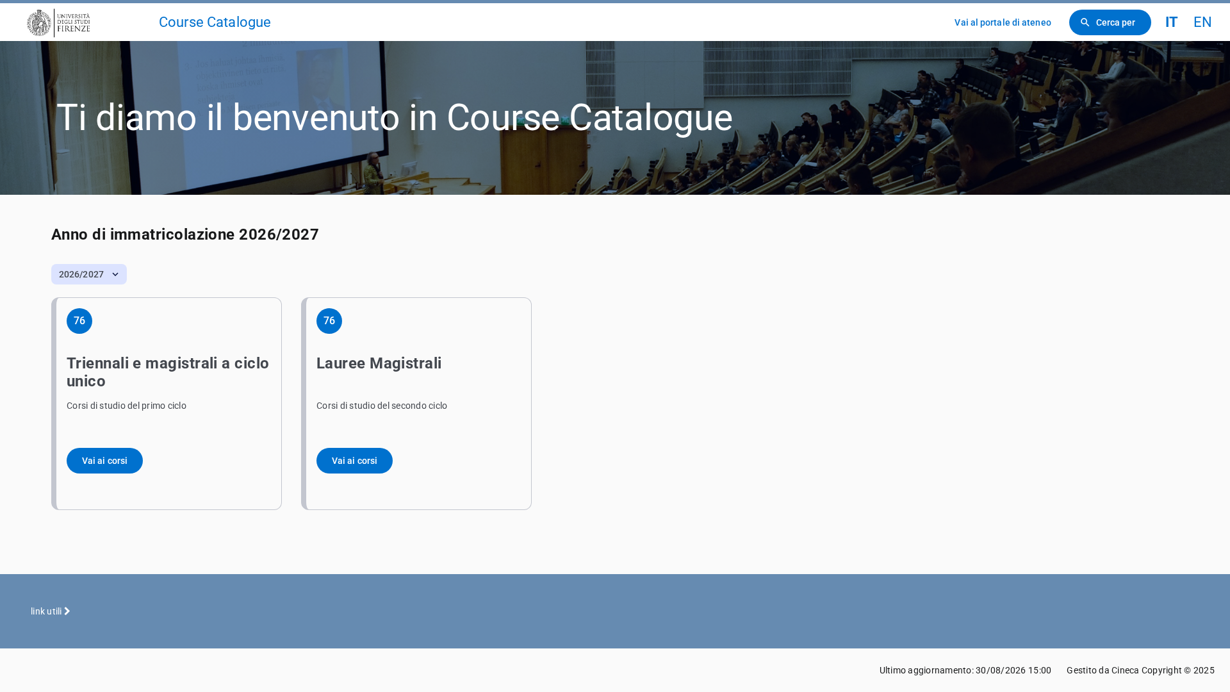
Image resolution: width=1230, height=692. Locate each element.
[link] (84, 22)
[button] (89, 274)
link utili (47, 611)
